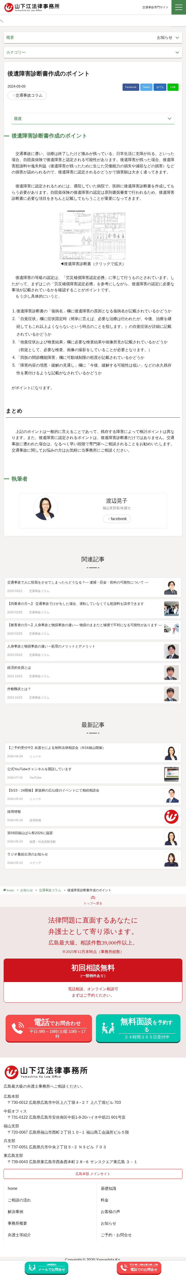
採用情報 (14, 812)
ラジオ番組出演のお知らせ (27, 854)
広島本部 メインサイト (93, 1174)
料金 (104, 1200)
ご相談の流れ (19, 1200)
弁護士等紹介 (19, 1235)
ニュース (35, 756)
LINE (173, 87)
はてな (160, 87)
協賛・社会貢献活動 (43, 841)
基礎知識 (108, 1188)
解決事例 (15, 1212)
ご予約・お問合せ (116, 1235)
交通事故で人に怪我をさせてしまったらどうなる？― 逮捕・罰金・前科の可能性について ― (77, 582)
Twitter (146, 87)
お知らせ (108, 1223)
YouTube (35, 777)
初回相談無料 (93, 971)
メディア (35, 863)
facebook (119, 519)
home (12, 1188)
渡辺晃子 (116, 501)
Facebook (130, 87)
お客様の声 (110, 1212)
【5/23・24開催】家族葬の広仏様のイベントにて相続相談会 (53, 790)
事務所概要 (17, 1223)
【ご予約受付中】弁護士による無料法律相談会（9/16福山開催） (56, 748)
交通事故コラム (29, 95)
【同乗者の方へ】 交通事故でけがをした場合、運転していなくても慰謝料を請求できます (75, 604)
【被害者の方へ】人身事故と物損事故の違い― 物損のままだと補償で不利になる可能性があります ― (84, 625)
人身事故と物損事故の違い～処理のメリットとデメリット (51, 646)
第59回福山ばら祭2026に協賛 (30, 833)
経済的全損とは (19, 667)
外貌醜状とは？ (19, 689)
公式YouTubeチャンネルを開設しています (39, 769)
